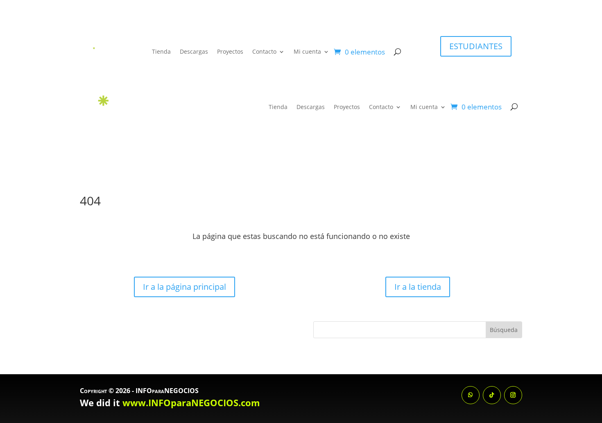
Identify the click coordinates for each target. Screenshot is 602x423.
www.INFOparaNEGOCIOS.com (191, 402)
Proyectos (230, 51)
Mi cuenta (307, 51)
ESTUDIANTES (475, 46)
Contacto (264, 51)
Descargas (194, 51)
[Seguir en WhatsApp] (471, 395)
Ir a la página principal (184, 286)
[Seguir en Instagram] (513, 395)
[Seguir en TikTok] (492, 395)
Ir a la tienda (417, 286)
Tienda (161, 51)
